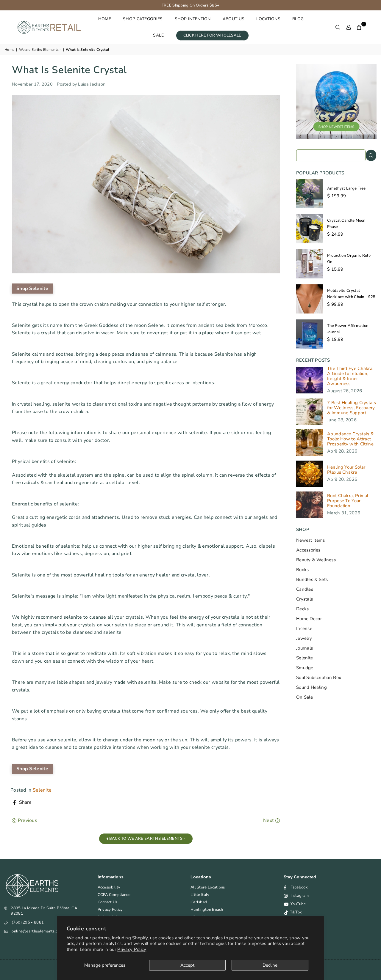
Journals (304, 648)
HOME (104, 19)
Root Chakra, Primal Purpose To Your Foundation (347, 500)
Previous (26, 820)
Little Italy (200, 894)
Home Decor (309, 619)
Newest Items (310, 540)
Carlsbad (198, 902)
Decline (270, 965)
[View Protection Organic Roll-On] (309, 263)
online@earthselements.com (37, 931)
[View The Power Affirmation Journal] (309, 334)
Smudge (304, 668)
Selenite (42, 790)
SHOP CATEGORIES (143, 19)
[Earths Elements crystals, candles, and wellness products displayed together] (336, 137)
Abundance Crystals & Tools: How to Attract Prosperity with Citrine (350, 439)
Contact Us (108, 902)
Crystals (304, 599)
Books (302, 570)
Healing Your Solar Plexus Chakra (346, 470)
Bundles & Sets (312, 579)
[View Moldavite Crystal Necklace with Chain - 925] (309, 298)
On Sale (304, 697)
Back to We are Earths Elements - (146, 838)
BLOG (298, 19)
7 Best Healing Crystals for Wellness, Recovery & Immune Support (351, 407)
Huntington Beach (206, 909)
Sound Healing (311, 687)
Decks (302, 609)
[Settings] (348, 27)
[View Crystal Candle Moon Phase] (309, 228)
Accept (187, 965)
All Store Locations (207, 887)
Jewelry (304, 638)
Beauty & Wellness (316, 560)
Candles (304, 589)
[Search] (337, 27)
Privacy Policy (131, 949)
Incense (304, 628)
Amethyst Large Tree (346, 188)
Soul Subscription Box (318, 677)
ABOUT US (233, 19)
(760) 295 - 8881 (28, 922)
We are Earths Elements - (40, 49)
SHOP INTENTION (193, 19)
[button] (359, 27)
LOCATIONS (268, 19)
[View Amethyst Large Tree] (309, 193)
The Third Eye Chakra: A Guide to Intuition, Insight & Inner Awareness (350, 376)
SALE (158, 35)
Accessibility (109, 887)
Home (9, 49)
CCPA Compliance (114, 894)
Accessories (308, 550)
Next (269, 820)
